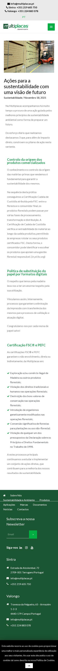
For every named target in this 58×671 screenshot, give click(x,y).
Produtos (44, 500)
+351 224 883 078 (20, 625)
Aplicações (9, 504)
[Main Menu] (51, 27)
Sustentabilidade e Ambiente (19, 500)
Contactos (23, 509)
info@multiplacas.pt (21, 578)
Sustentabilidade (13, 97)
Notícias (7, 509)
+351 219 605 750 (20, 584)
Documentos (40, 504)
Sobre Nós (16, 495)
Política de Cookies (45, 660)
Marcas (24, 504)
